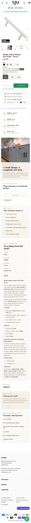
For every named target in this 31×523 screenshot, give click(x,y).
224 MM (10, 71)
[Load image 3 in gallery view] (15, 47)
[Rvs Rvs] (7, 64)
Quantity (4, 81)
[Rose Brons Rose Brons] (17, 64)
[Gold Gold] (11, 64)
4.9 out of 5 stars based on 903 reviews (15, 11)
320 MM (15, 71)
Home (2, 108)
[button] (2, 3)
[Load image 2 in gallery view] (9, 47)
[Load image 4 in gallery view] (21, 47)
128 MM (17, 69)
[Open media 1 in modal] (15, 29)
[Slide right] (28, 28)
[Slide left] (3, 28)
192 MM (5, 71)
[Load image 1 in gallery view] (4, 47)
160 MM (21, 69)
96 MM (12, 69)
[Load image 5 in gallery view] (27, 47)
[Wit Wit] (14, 64)
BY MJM (13, 520)
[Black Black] (4, 64)
